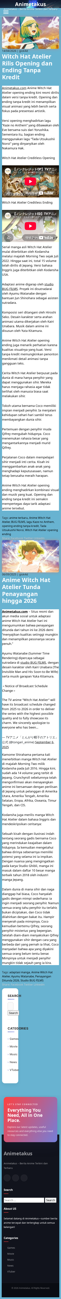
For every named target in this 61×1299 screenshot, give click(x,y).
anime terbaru (18, 518)
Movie (13, 1046)
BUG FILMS (18, 522)
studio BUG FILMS (33, 662)
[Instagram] (24, 1177)
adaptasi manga (19, 972)
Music (13, 1054)
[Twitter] (15, 1177)
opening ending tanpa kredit (20, 526)
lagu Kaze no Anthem (40, 522)
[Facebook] (7, 1177)
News (13, 1062)
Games (14, 1038)
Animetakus (30, 4)
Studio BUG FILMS (32, 980)
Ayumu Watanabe (22, 976)
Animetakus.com (14, 88)
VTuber (14, 1070)
